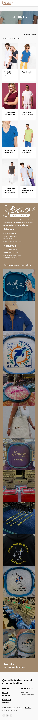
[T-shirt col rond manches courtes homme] (10, 172)
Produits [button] (5, 689)
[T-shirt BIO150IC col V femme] (10, 134)
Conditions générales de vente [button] (27, 693)
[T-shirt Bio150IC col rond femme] (10, 96)
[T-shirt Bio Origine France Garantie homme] (10, 56)
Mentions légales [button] (27, 689)
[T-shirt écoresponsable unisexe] (28, 172)
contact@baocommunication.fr (12, 241)
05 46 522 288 (7, 239)
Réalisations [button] (6, 699)
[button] (35, 3)
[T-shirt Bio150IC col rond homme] (28, 96)
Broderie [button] (5, 692)
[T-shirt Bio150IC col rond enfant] (28, 56)
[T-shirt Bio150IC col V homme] (28, 134)
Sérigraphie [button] (6, 696)
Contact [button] (5, 703)
